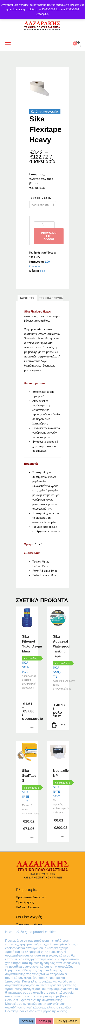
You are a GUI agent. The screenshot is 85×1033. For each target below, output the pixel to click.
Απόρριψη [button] (45, 1020)
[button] (55, 725)
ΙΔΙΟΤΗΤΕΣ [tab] (27, 298)
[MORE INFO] (63, 725)
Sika (42, 270)
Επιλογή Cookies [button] (67, 1020)
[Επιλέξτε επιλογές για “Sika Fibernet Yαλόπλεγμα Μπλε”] (32, 728)
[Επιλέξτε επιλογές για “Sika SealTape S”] (32, 838)
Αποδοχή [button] (27, 1020)
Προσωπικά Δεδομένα (31, 897)
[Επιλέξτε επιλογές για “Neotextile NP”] (63, 837)
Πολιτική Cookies (27, 907)
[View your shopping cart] (77, 44)
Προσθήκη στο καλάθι (48, 236)
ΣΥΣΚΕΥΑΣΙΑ (41, 198)
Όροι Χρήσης (25, 902)
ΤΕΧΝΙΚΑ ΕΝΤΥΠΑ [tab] (51, 298)
